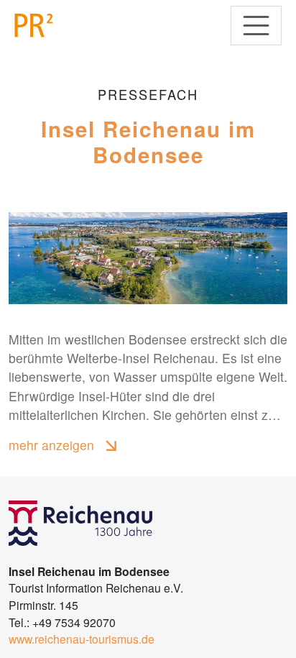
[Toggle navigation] (256, 25)
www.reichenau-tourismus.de (81, 638)
